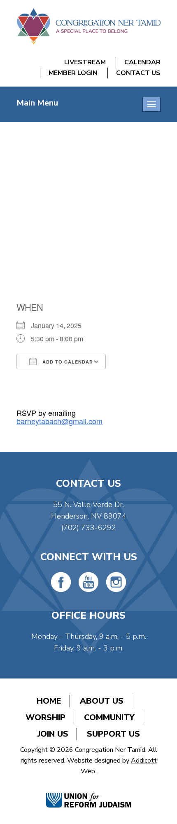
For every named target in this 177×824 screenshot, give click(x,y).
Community (109, 717)
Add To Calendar (67, 362)
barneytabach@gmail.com (59, 421)
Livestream (85, 62)
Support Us (113, 733)
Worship (45, 717)
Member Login (73, 72)
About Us (101, 701)
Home (49, 701)
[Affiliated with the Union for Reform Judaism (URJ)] (88, 792)
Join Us (52, 733)
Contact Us (138, 72)
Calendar (142, 62)
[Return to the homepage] (88, 26)
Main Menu (37, 102)
